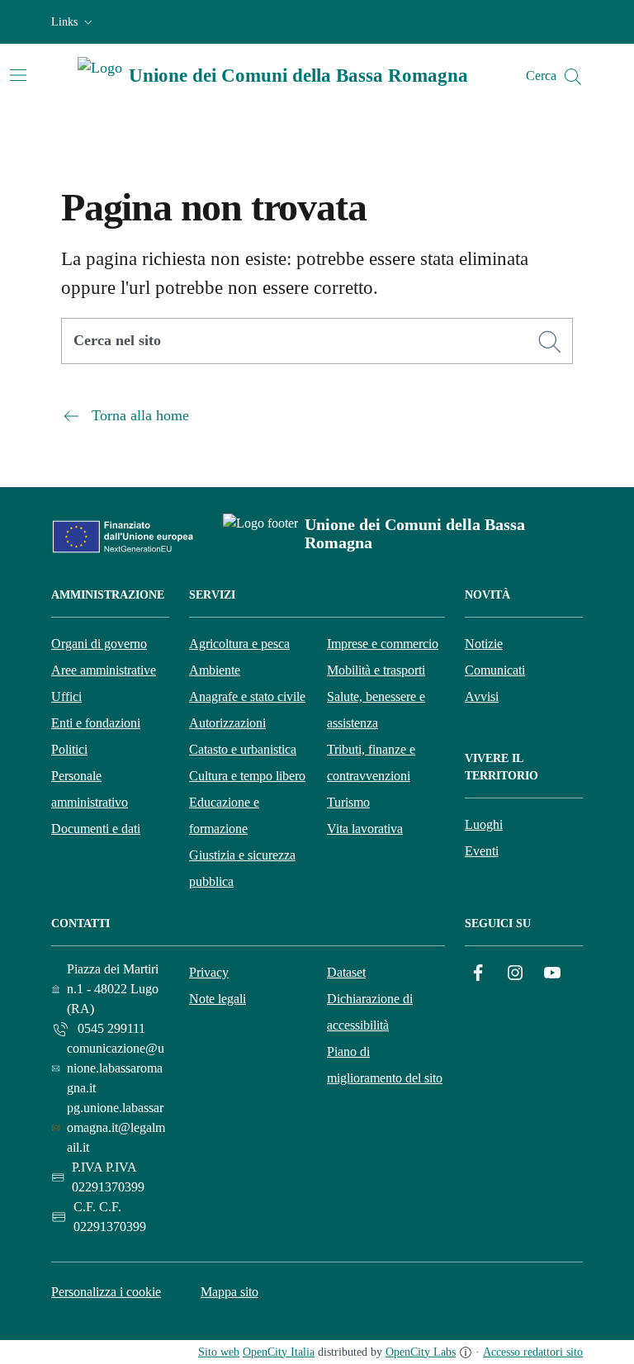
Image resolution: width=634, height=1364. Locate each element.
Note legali (217, 999)
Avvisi (482, 696)
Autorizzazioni (227, 723)
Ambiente (214, 670)
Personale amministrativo (89, 789)
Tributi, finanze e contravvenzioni (371, 762)
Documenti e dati (95, 829)
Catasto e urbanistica (242, 749)
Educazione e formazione (224, 815)
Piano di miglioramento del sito (384, 1064)
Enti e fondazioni (95, 723)
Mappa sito (229, 1292)
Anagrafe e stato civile (247, 696)
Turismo (348, 802)
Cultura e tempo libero (247, 776)
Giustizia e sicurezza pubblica (242, 868)
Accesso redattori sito (533, 1352)
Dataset (346, 972)
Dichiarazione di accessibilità (370, 1012)
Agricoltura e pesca (239, 644)
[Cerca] (550, 342)
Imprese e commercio (382, 644)
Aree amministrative (103, 670)
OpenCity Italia (279, 1352)
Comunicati (495, 670)
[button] (73, 22)
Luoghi (484, 824)
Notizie (484, 644)
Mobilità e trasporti (376, 670)
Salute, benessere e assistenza (376, 709)
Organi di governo (99, 644)
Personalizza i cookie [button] (106, 1292)
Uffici (66, 696)
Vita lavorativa (365, 829)
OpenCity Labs (421, 1352)
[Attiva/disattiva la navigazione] (18, 75)
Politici (69, 749)
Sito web (218, 1352)
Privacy (209, 972)
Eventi (482, 851)
